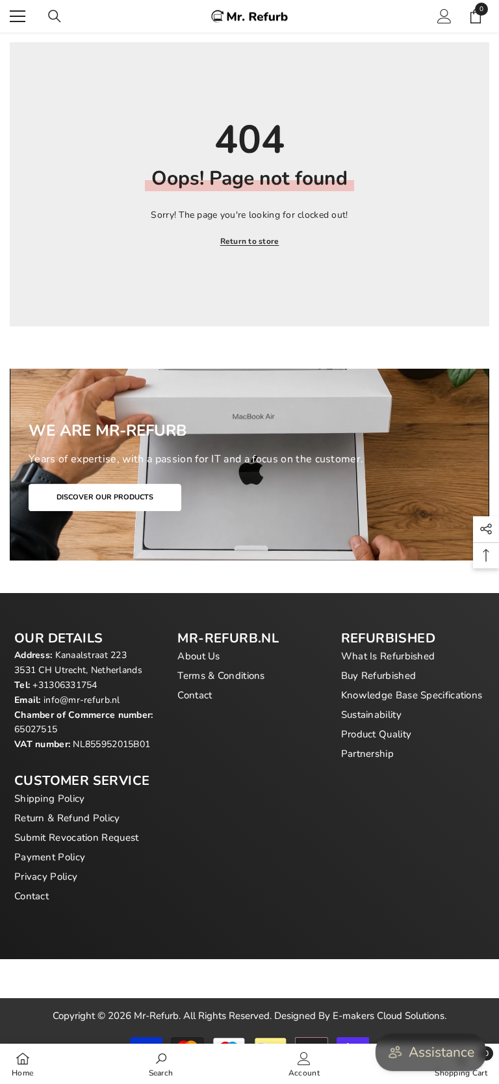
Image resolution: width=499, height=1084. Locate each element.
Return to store (249, 241)
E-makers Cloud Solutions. (389, 1015)
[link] (161, 1063)
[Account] (444, 16)
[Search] (54, 16)
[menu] (17, 16)
